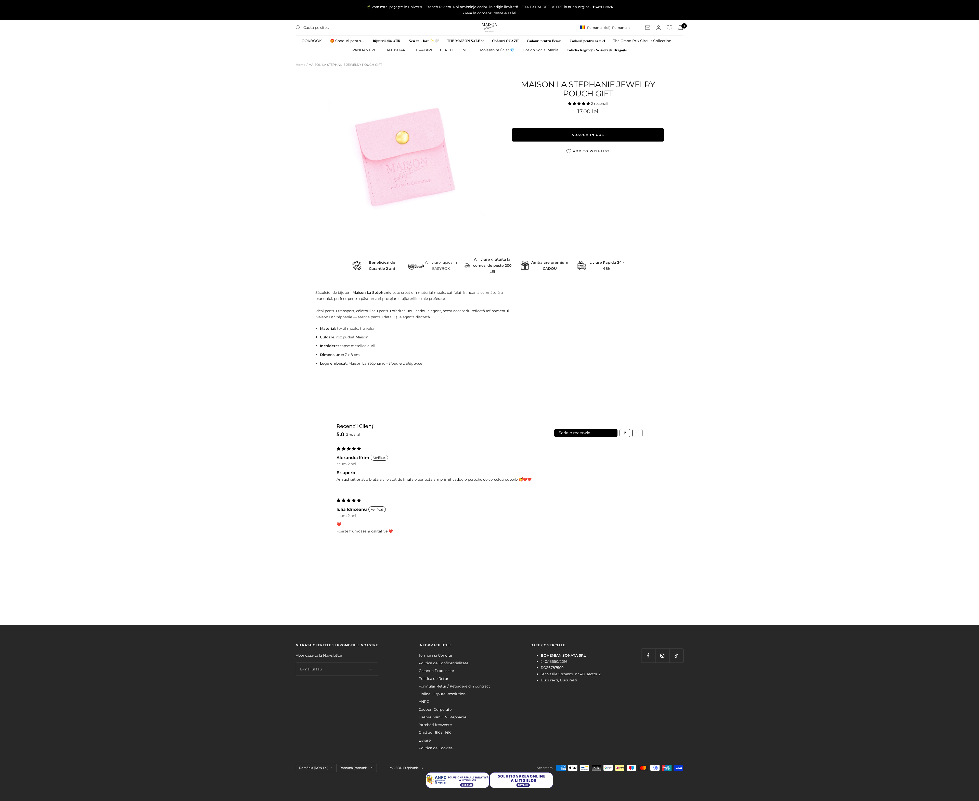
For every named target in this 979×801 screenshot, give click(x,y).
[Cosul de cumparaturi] (680, 27)
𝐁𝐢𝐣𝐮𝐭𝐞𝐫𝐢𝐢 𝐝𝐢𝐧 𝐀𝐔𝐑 (387, 40)
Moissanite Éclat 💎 (497, 49)
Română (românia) (354, 768)
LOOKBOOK (311, 40)
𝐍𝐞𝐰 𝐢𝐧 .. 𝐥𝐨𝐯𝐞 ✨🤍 (424, 40)
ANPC (424, 701)
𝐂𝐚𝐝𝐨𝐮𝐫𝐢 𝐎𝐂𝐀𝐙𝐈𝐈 (505, 40)
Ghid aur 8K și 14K (435, 732)
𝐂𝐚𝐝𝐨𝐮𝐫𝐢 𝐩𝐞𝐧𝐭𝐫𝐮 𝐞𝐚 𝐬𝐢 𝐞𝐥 (587, 40)
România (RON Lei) (313, 768)
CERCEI (446, 49)
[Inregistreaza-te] (371, 669)
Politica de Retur (433, 678)
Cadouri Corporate (435, 709)
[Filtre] (625, 433)
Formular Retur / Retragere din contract (454, 686)
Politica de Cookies (436, 748)
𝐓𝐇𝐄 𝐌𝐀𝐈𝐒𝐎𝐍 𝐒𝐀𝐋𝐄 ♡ (465, 40)
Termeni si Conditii (435, 655)
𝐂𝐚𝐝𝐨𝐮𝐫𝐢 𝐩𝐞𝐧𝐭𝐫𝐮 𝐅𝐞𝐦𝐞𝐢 (544, 40)
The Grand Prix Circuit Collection (642, 40)
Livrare (425, 740)
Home (300, 65)
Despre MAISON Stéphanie (442, 717)
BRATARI (424, 49)
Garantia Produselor (436, 670)
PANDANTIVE (364, 49)
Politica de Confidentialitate (443, 663)
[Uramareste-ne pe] (648, 656)
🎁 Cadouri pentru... (347, 40)
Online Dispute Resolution (442, 694)
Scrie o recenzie (574, 432)
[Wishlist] (669, 27)
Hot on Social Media (540, 49)
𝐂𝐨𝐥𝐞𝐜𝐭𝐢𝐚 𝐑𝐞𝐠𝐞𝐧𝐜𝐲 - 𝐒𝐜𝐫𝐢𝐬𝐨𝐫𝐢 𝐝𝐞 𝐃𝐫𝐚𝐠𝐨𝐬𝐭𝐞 (596, 49)
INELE (466, 49)
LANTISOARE (396, 49)
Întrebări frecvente (435, 724)
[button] (579, 103)
